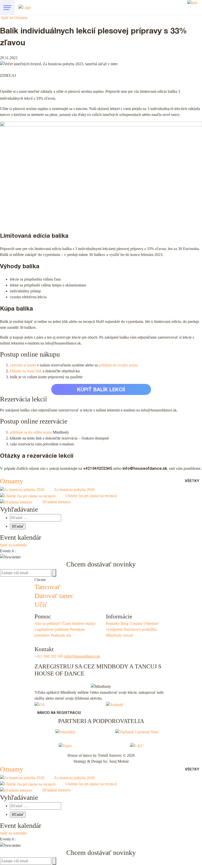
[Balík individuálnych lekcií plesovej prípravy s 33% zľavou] (26, 75)
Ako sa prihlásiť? (47, 623)
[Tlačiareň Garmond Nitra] (136, 732)
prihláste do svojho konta (118, 365)
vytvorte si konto (23, 365)
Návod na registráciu (59, 713)
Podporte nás (61, 635)
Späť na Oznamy (14, 18)
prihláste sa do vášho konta (31, 432)
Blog (124, 623)
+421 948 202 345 (48, 656)
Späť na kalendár (13, 545)
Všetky (192, 481)
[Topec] (65, 745)
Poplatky (113, 623)
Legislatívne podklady (51, 629)
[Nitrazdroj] (65, 732)
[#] (7, 7)
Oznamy (11, 481)
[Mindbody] (39, 704)
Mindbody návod (119, 635)
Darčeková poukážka (140, 629)
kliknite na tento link (26, 371)
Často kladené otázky (79, 623)
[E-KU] (137, 745)
